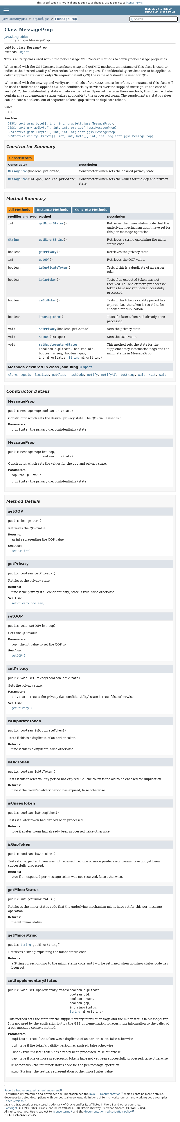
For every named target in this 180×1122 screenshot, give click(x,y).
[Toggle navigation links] (6, 10)
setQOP (44, 337)
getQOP (44, 259)
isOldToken (47, 300)
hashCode (77, 374)
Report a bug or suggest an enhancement (32, 1090)
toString (128, 374)
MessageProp (66, 18)
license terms (134, 2)
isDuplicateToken (53, 267)
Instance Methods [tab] (52, 209)
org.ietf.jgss (41, 18)
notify (92, 374)
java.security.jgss (14, 18)
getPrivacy (47, 252)
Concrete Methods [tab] (91, 209)
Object (23, 52)
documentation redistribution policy (108, 1111)
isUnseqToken (49, 317)
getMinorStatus (51, 223)
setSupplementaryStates (58, 344)
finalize (41, 374)
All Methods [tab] (19, 209)
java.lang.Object (17, 36)
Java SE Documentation (105, 1094)
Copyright (10, 1108)
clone (12, 374)
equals (25, 374)
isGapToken (47, 279)
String (13, 239)
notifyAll (109, 374)
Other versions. (14, 1101)
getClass (59, 374)
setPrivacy (47, 329)
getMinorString (51, 239)
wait (141, 374)
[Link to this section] (58, 146)
